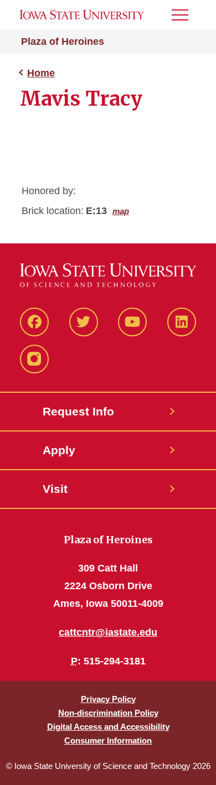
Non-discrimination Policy (108, 713)
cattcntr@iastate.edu (108, 632)
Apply (59, 450)
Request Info (78, 411)
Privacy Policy (108, 699)
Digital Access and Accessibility (108, 726)
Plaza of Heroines (62, 41)
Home (41, 73)
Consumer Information (108, 740)
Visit (55, 488)
